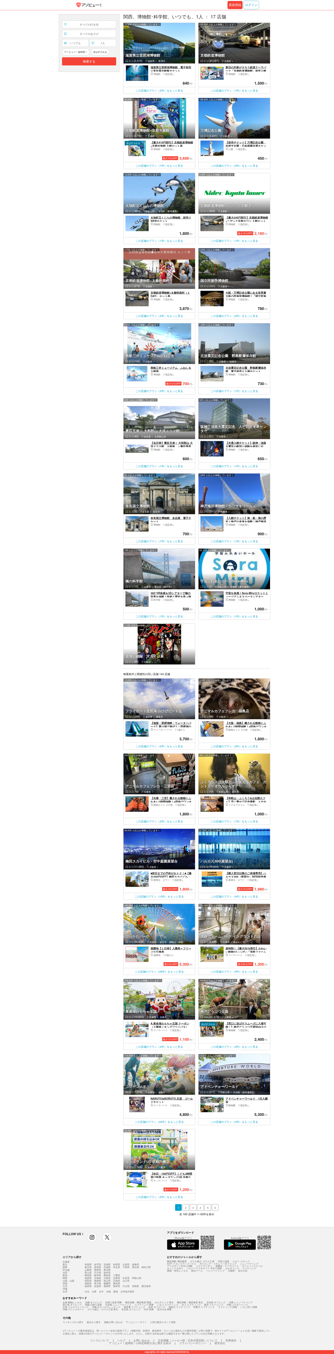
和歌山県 (136, 1277)
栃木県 (88, 1267)
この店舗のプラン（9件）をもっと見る (234, 971)
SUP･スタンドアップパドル (181, 1263)
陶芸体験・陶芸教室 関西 (138, 1302)
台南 (108, 1291)
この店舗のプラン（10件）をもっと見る (159, 896)
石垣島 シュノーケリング (118, 1304)
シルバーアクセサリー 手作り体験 (204, 1268)
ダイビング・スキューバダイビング (218, 1263)
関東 (65, 1267)
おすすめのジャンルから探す (184, 1257)
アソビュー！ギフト (136, 1322)
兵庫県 (116, 1277)
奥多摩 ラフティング (134, 1307)
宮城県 (107, 1264)
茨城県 (107, 1267)
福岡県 (88, 1286)
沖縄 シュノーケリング (241, 1302)
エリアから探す (72, 1257)
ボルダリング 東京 (164, 1302)
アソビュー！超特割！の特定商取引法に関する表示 (140, 1343)
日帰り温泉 (223, 1261)
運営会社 (219, 1343)
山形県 (126, 1264)
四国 (65, 1283)
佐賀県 (97, 1286)
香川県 (97, 1283)
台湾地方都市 (127, 1291)
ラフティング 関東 (144, 1304)
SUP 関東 (149, 1309)
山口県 (126, 1280)
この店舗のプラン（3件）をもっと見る (234, 1122)
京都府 (97, 1277)
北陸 (65, 1272)
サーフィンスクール (252, 1265)
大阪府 (107, 1277)
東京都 (135, 1267)
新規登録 (235, 5)
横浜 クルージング (213, 1304)
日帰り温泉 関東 (113, 1302)
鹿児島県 (146, 1286)
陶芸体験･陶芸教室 (177, 1261)
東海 (65, 1275)
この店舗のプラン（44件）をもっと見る (159, 1122)
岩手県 (97, 1264)
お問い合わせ (142, 1340)
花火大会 (242, 1270)
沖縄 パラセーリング (237, 1304)
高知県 (116, 1283)
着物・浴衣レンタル (177, 1270)
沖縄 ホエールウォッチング (106, 1307)
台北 (87, 1291)
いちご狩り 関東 (248, 1307)
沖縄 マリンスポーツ (73, 1309)
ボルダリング (232, 1268)
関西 (65, 1278)
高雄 (115, 1291)
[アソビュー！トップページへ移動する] (88, 5)
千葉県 (126, 1267)
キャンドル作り (175, 1268)
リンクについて (99, 1340)
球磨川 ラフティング (204, 1307)
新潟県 (107, 1269)
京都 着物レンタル (72, 1302)
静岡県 (88, 1275)
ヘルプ (121, 1340)
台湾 (65, 1291)
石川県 (97, 1272)
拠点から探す (94, 1322)
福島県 (135, 1264)
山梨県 (88, 1269)
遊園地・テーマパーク (227, 1265)
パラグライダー (204, 1265)
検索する (89, 61)
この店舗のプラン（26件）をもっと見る (159, 971)
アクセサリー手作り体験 (180, 1265)
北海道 (66, 1261)
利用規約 (231, 1340)
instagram (92, 1237)
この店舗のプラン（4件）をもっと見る (234, 896)
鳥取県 (88, 1280)
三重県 (116, 1275)
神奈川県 (146, 1267)
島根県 (97, 1280)
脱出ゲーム (197, 1270)
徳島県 (88, 1283)
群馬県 (97, 1267)
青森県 (88, 1264)
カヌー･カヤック (241, 1261)
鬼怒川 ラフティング (179, 1307)
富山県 (88, 1272)
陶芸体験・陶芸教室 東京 (190, 1302)
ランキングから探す (73, 1322)
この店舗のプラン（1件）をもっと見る (234, 90)
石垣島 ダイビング (216, 1302)
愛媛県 (107, 1283)
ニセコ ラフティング (167, 1304)
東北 (65, 1264)
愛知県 (107, 1275)
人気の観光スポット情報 (163, 1322)
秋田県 (116, 1264)
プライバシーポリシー (192, 1343)
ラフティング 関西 (227, 1307)
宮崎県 (135, 1286)
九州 (65, 1286)
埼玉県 (116, 1267)
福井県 (107, 1272)
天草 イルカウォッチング (76, 1307)
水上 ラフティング (191, 1304)
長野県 (97, 1269)
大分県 (126, 1286)
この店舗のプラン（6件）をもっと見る (159, 746)
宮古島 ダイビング (131, 1309)
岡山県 (107, 1280)
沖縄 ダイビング (93, 1302)
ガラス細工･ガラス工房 (202, 1261)
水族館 (231, 1270)
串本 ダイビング (156, 1307)
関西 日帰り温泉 (93, 1304)
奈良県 (126, 1277)
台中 (101, 1291)
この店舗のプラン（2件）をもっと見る (159, 90)
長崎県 (107, 1286)
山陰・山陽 (68, 1280)
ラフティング (249, 1268)
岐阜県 (97, 1275)
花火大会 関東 (164, 1309)
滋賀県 (88, 1277)
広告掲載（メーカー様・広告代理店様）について (187, 1340)
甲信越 (66, 1270)
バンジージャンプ (215, 1270)
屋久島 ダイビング (72, 1304)
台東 (94, 1291)
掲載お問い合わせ (113, 1322)
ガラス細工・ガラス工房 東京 (102, 1309)
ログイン (251, 5)
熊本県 (116, 1286)
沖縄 (65, 1289)
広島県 (116, 1280)
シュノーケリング (249, 1263)
